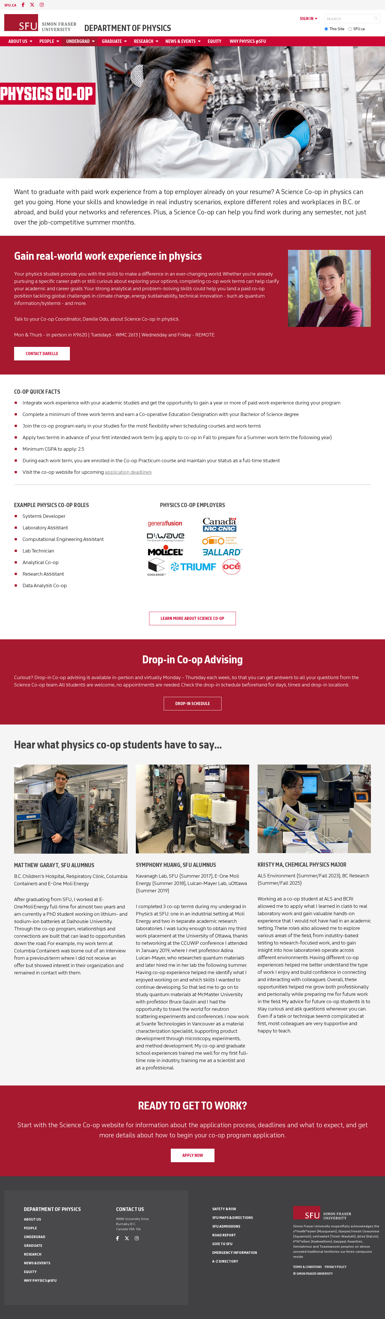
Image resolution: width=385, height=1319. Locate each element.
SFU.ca (359, 29)
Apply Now (192, 1155)
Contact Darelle (42, 353)
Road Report (224, 1235)
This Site (336, 29)
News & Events (180, 41)
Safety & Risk (224, 1208)
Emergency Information (234, 1252)
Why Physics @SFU (248, 41)
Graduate (112, 41)
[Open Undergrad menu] (94, 41)
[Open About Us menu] (31, 41)
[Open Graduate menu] (126, 41)
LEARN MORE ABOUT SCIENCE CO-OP (192, 618)
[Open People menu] (58, 41)
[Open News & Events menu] (200, 41)
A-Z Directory (225, 1261)
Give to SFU (222, 1243)
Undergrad (78, 41)
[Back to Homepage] (41, 23)
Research (143, 41)
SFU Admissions (226, 1226)
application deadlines (128, 472)
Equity (214, 41)
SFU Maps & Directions (232, 1217)
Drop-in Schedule (192, 703)
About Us (17, 41)
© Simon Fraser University (313, 1274)
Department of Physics (127, 28)
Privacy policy (335, 1267)
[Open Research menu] (157, 41)
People (46, 41)
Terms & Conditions (307, 1267)
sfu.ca (10, 5)
